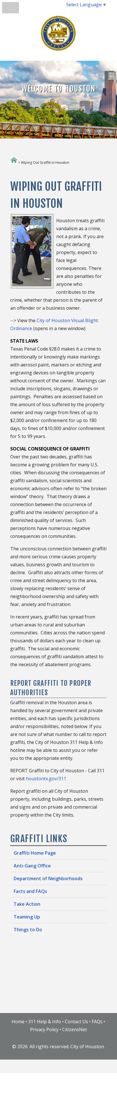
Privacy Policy (44, 1029)
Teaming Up (27, 917)
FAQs (97, 1021)
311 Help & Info (44, 1021)
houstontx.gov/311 (46, 778)
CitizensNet (74, 1029)
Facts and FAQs (30, 891)
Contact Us (76, 1021)
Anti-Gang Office (32, 866)
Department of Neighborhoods (48, 878)
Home (18, 1021)
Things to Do (28, 929)
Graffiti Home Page (35, 853)
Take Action (27, 904)
